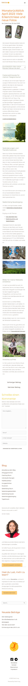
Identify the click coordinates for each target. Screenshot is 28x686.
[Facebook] (11, 659)
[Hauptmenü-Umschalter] (25, 2)
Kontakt (14, 665)
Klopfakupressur (6, 480)
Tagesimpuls (5, 499)
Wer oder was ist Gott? (8, 625)
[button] (24, 67)
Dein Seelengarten (7, 617)
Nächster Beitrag (14, 387)
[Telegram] (16, 659)
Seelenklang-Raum (7, 488)
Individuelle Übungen (8, 478)
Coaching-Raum (6, 475)
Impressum (14, 669)
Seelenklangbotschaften (9, 491)
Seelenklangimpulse (8, 494)
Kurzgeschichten (7, 483)
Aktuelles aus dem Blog (8, 470)
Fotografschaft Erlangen (18, 331)
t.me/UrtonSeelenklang (9, 119)
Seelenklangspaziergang (9, 496)
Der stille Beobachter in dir (9, 619)
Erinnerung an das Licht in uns (11, 627)
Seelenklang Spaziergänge (14, 208)
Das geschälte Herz (11, 216)
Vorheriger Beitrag (14, 382)
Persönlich (5, 486)
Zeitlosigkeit (5, 622)
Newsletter (14, 579)
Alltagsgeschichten (7, 472)
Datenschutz (14, 667)
